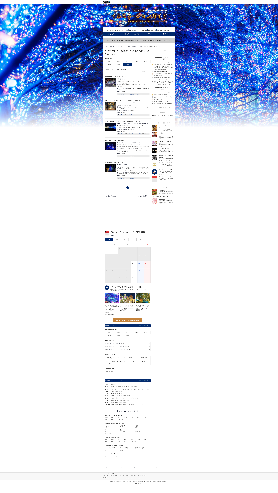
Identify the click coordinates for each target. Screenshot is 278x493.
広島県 (112, 400)
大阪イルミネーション (168, 34)
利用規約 (111, 481)
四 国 (106, 402)
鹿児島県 (137, 404)
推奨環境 (123, 481)
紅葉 (138, 475)
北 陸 (106, 393)
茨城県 (127, 335)
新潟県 (120, 391)
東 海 (106, 395)
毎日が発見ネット (136, 478)
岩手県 (123, 386)
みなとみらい (122, 427)
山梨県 (112, 391)
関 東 (106, 389)
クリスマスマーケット (121, 358)
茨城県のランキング (115, 343)
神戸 (124, 398)
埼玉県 (145, 61)
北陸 (146, 30)
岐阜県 (120, 395)
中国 (158, 30)
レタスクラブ (105, 478)
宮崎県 (132, 404)
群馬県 (109, 64)
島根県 (128, 400)
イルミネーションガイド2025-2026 (112, 30)
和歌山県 (132, 398)
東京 (133, 30)
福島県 (135, 386)
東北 (127, 30)
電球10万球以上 (144, 357)
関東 (130, 30)
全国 (106, 439)
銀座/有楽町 (122, 426)
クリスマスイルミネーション (110, 358)
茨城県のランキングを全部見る (165, 84)
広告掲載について (149, 481)
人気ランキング (140, 34)
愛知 (105, 429)
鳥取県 (124, 400)
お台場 (136, 426)
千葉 (139, 30)
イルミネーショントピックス (111, 453)
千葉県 (136, 61)
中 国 (106, 400)
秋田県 (127, 386)
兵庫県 (120, 398)
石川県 (112, 393)
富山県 (116, 393)
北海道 (123, 30)
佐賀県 (116, 404)
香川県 (112, 402)
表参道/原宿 (107, 426)
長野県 (116, 391)
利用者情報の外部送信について (162, 481)
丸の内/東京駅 (122, 425)
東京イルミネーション (153, 34)
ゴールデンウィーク (122, 475)
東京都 (118, 61)
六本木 (116, 389)
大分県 (128, 404)
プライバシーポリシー (117, 481)
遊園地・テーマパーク (133, 358)
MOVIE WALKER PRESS (128, 478)
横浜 (127, 389)
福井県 (120, 393)
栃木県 (118, 64)
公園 (133, 362)
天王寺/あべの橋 (108, 433)
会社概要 (154, 481)
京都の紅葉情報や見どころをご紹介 (160, 196)
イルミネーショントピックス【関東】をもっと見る (127, 320)
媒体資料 (143, 481)
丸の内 (119, 389)
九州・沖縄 (166, 30)
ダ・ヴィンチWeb (112, 478)
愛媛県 (116, 402)
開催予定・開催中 (110, 371)
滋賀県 (136, 398)
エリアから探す (111, 34)
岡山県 (116, 400)
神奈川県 (128, 61)
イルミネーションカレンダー (111, 456)
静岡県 (128, 395)
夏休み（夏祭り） (133, 475)
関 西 (106, 398)
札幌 (115, 384)
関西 (152, 30)
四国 (161, 30)
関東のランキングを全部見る (166, 107)
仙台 (115, 386)
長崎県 (120, 404)
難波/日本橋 (137, 431)
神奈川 (135, 30)
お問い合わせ (129, 481)
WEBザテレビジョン (119, 478)
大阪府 (112, 398)
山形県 (131, 386)
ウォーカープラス (106, 475)
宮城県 (112, 386)
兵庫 (105, 430)
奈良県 (127, 398)
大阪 (155, 30)
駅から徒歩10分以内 (121, 362)
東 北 (106, 386)
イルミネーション (143, 475)
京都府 (116, 398)
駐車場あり (144, 362)
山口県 (120, 400)
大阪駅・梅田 (122, 431)
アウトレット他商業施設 (110, 362)
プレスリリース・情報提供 (136, 481)
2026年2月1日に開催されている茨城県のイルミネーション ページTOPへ (136, 464)
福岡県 (112, 404)
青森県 (119, 386)
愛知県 (112, 395)
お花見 (116, 475)
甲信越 (142, 30)
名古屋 (116, 395)
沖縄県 (142, 404)
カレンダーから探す (124, 34)
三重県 (124, 395)
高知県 (124, 402)
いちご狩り (112, 475)
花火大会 (127, 475)
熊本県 (124, 404)
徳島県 (120, 402)
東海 (149, 30)
